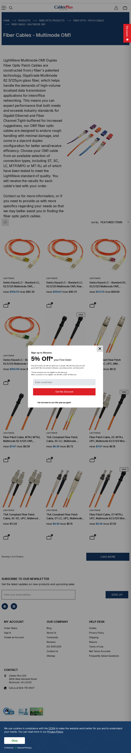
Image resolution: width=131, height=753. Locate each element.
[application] (65, 737)
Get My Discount (64, 391)
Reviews (127, 31)
